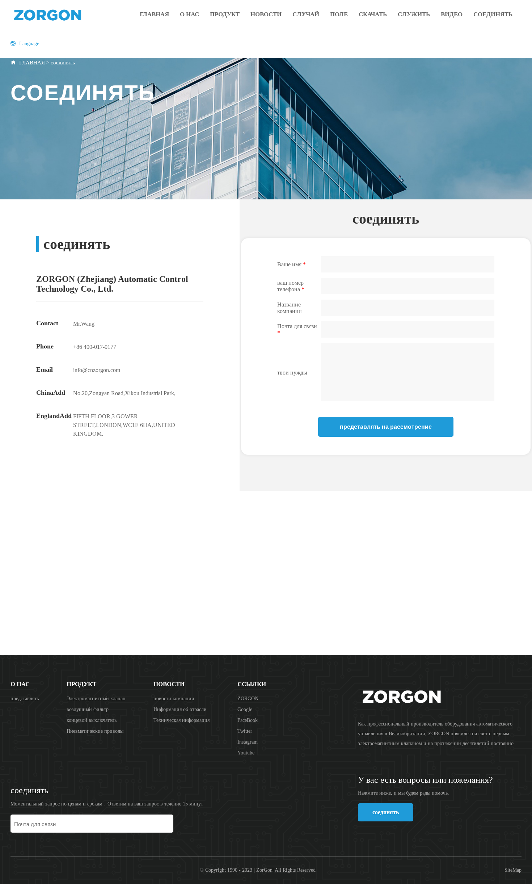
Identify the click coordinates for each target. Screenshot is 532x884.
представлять (24, 698)
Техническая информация (181, 720)
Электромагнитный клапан (96, 698)
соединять (492, 14)
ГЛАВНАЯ (32, 62)
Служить (414, 14)
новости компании (173, 698)
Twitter (244, 731)
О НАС (189, 14)
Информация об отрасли (180, 709)
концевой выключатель (92, 720)
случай (305, 14)
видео (452, 14)
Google (244, 709)
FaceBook (247, 720)
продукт (225, 14)
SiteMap (513, 870)
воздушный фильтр (88, 709)
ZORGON (247, 698)
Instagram (247, 742)
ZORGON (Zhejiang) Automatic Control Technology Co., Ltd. (66, 14)
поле (339, 14)
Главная (154, 14)
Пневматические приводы (95, 731)
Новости (266, 14)
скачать (373, 14)
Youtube (245, 753)
